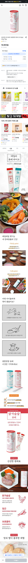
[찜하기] (10, 100)
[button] (13, 1)
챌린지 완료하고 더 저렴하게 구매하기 (13, 555)
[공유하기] (26, 37)
